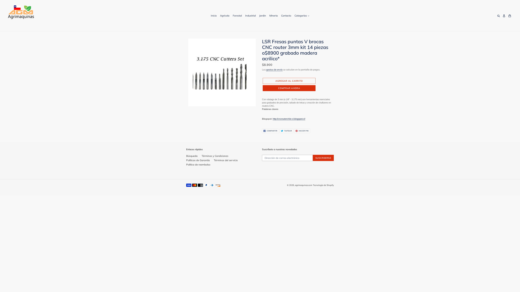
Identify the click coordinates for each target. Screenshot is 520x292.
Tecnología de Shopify (323, 185)
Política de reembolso (198, 164)
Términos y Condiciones (215, 155)
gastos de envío (274, 69)
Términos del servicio (226, 160)
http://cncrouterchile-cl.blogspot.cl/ (289, 119)
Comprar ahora (289, 88)
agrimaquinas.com (303, 185)
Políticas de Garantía (198, 160)
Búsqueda (192, 155)
